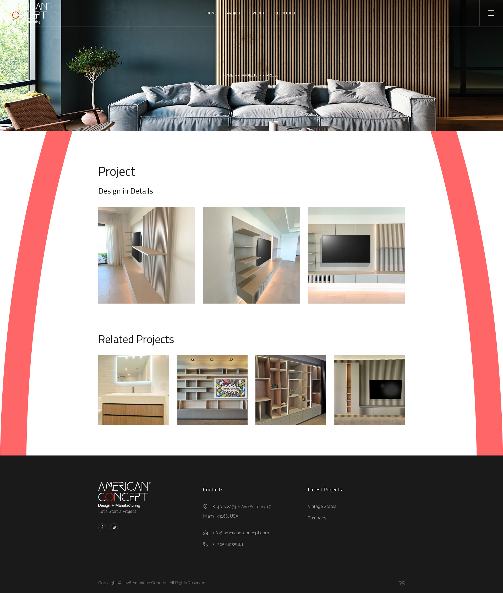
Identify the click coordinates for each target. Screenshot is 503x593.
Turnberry (317, 517)
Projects (235, 13)
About (258, 13)
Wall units (213, 395)
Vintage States (322, 506)
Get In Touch (286, 13)
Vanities (118, 392)
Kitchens (147, 392)
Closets (197, 389)
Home (211, 13)
